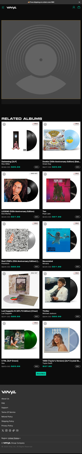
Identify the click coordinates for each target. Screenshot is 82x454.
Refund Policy (7, 417)
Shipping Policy (7, 421)
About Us (5, 399)
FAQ (3, 403)
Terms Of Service (8, 412)
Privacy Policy (7, 426)
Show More (41, 374)
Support (4, 408)
